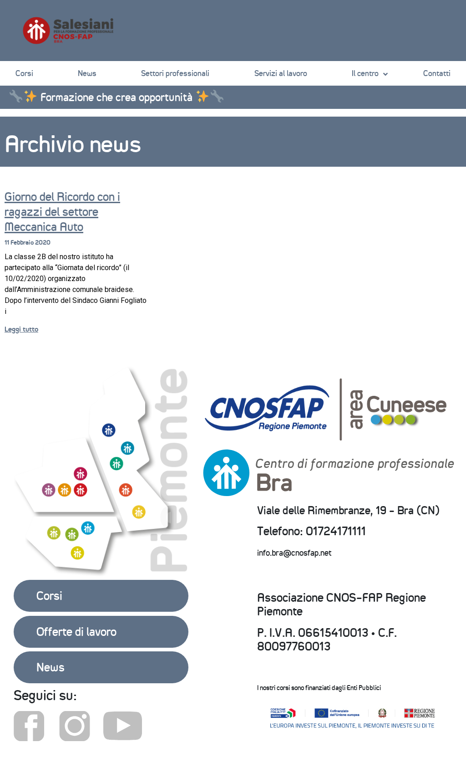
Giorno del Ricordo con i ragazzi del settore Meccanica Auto (62, 211)
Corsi (24, 73)
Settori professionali (175, 73)
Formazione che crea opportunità (116, 97)
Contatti (437, 73)
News (87, 73)
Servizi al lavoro (280, 73)
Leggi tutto (21, 329)
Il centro (365, 73)
